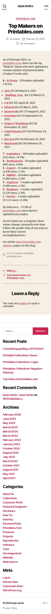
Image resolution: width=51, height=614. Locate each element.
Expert (11, 168)
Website (8, 557)
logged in (23, 303)
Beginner (12, 189)
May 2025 (9, 423)
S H (6, 103)
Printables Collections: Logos (20, 361)
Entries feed (10, 581)
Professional (15, 161)
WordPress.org (12, 590)
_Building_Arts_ (14, 95)
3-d (8, 253)
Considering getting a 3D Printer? (23, 348)
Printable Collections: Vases (20, 355)
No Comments (27, 43)
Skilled (11, 175)
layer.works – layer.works (18, 394)
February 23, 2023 (35, 39)
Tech (6, 549)
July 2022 (9, 456)
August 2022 (11, 452)
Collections (10, 498)
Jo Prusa (12, 80)
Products (8, 532)
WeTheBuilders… (13, 398)
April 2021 (9, 478)
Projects (8, 536)
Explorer (12, 182)
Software (8, 544)
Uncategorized (12, 553)
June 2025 (9, 418)
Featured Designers (15, 506)
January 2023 (11, 444)
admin (16, 39)
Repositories (10, 540)
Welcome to (10, 561)
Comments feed (13, 586)
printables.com (12, 63)
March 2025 (10, 427)
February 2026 (12, 414)
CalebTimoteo (13, 131)
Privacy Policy (10, 608)
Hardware (9, 510)
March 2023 (10, 435)
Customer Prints (13, 502)
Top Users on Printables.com (20, 379)
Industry (8, 519)
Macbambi (11, 143)
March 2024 (10, 431)
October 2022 (11, 448)
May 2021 (9, 473)
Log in (6, 577)
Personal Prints (12, 523)
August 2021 (10, 469)
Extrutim (10, 115)
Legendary (13, 153)
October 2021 (11, 465)
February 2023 (12, 439)
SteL (7, 91)
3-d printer (17, 253)
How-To (7, 515)
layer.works (25, 6)
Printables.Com (25, 19)
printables (28, 253)
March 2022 (10, 461)
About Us (8, 493)
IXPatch (9, 107)
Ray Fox (9, 139)
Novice (11, 196)
